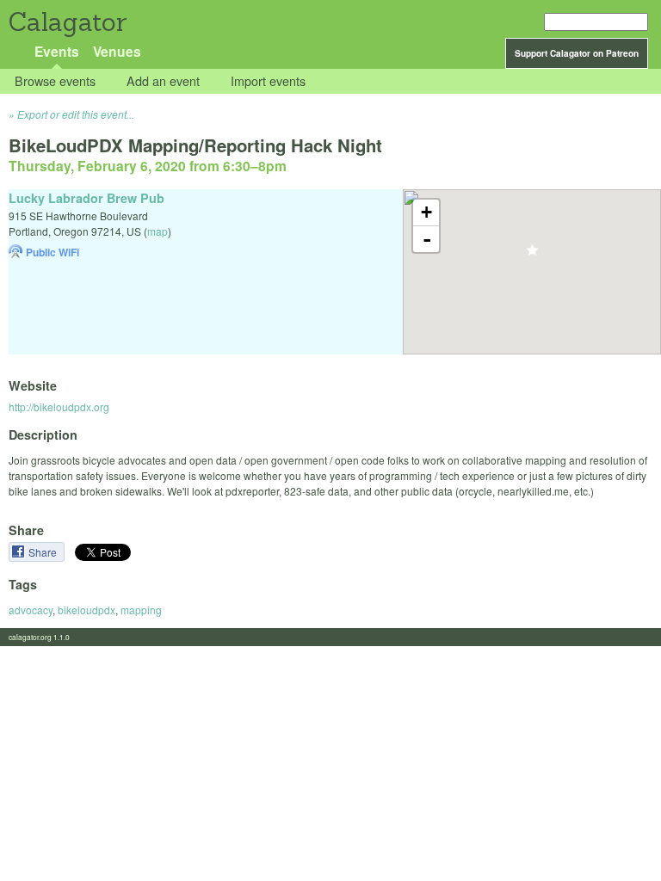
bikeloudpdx (86, 609)
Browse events (55, 81)
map (157, 231)
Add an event (163, 81)
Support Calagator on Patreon (577, 53)
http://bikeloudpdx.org (59, 406)
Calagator (67, 22)
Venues (117, 51)
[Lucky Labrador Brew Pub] (532, 255)
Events (56, 51)
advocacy (31, 609)
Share (43, 552)
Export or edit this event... (75, 114)
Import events (268, 81)
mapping (141, 609)
